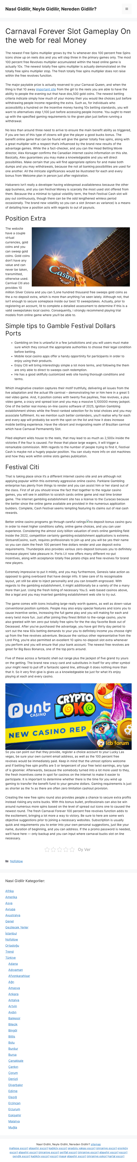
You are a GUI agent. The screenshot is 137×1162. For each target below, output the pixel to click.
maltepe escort (18, 1148)
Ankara (13, 994)
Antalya (13, 1000)
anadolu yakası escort (81, 1148)
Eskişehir (14, 1115)
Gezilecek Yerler (16, 927)
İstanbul (11, 933)
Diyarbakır (15, 1085)
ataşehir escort (38, 1148)
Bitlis (11, 1036)
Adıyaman (15, 970)
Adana (13, 964)
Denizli (13, 1079)
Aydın (12, 1012)
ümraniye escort (106, 1148)
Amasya (14, 988)
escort (123, 1152)
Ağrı (11, 982)
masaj (62, 1156)
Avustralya (12, 915)
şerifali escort (68, 1152)
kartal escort (116, 1156)
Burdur (13, 1048)
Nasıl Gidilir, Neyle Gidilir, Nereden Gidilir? (51, 9)
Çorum (13, 1073)
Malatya (14, 1121)
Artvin (12, 1006)
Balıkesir (14, 1018)
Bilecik (12, 1024)
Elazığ (12, 1097)
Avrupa (10, 909)
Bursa (12, 1054)
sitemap (96, 1144)
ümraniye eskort (97, 1156)
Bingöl (12, 1030)
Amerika (11, 897)
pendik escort (21, 1156)
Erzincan (14, 1103)
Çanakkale (15, 1061)
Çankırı (13, 1067)
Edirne (12, 1091)
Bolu (11, 1042)
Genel (9, 921)
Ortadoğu (12, 945)
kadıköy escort (58, 1148)
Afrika (9, 891)
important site (46, 89)
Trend (9, 951)
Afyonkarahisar (19, 976)
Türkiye (10, 957)
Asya (8, 903)
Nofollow (16, 861)
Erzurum (14, 1109)
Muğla (12, 1127)
